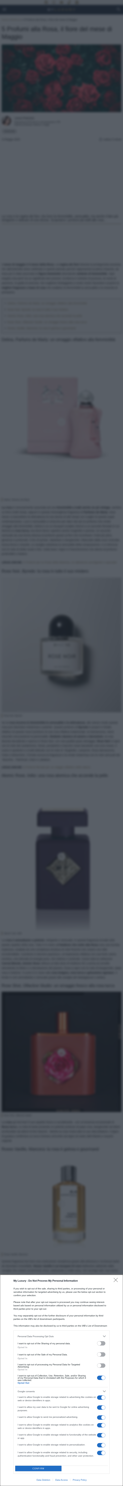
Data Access (61, 1480)
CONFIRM (38, 1468)
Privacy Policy (80, 1480)
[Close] (117, 1281)
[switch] (101, 1343)
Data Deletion (43, 1480)
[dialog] (61, 1380)
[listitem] (61, 1336)
